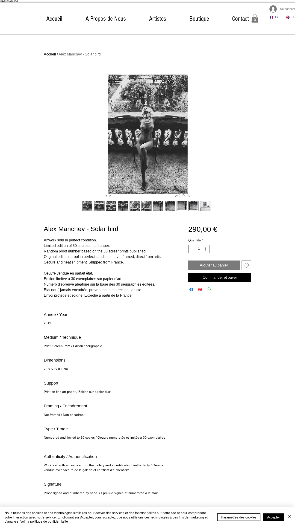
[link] (254, 18)
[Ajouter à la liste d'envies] (246, 265)
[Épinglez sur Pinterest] (200, 289)
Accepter (273, 517)
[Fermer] (289, 517)
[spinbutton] (199, 249)
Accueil (50, 54)
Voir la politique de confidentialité (44, 521)
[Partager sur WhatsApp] (209, 289)
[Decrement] (192, 249)
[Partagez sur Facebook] (191, 289)
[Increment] (206, 249)
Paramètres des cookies (239, 517)
